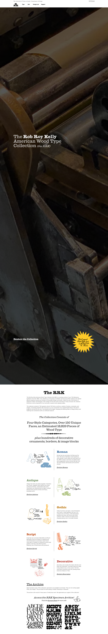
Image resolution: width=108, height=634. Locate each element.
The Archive (35, 584)
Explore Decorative (63, 574)
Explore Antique (32, 494)
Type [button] (23, 4)
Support (43, 4)
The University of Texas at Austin (22, 1)
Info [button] (29, 4)
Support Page (52, 600)
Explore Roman (62, 467)
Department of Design (36, 1)
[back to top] (106, 631)
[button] (93, 4)
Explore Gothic (62, 521)
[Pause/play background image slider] (106, 382)
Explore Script (32, 548)
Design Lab (36, 4)
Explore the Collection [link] (26, 339)
